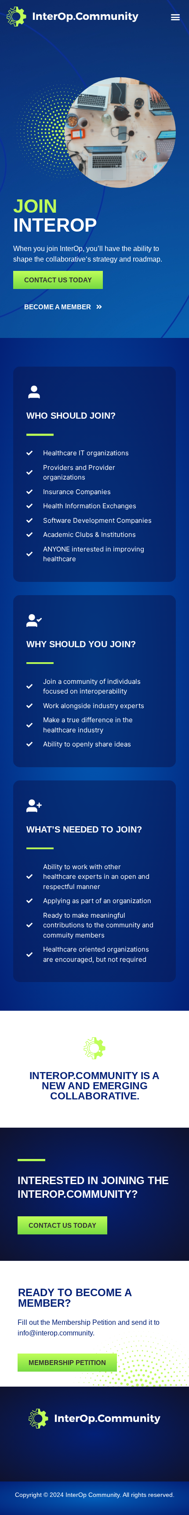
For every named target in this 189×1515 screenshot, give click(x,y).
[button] (175, 16)
